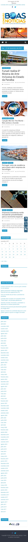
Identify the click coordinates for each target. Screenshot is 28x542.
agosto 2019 (4, 444)
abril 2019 (3, 454)
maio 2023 (3, 340)
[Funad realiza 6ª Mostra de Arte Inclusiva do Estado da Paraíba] (14, 52)
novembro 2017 (5, 494)
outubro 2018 (4, 468)
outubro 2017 (4, 497)
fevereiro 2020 (4, 430)
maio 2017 (3, 509)
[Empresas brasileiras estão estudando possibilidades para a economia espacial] (14, 191)
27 (2, 257)
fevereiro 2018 (4, 487)
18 (21, 251)
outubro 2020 (4, 410)
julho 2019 (3, 446)
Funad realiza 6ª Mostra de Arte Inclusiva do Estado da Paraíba (13, 75)
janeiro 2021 (4, 403)
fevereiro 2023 (4, 348)
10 (17, 249)
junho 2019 (4, 449)
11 (21, 249)
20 (2, 254)
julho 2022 (3, 365)
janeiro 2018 (4, 490)
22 (9, 254)
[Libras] (26, 219)
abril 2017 (3, 511)
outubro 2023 (4, 328)
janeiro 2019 (4, 461)
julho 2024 (3, 321)
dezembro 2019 (5, 434)
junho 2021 (4, 391)
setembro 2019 (5, 442)
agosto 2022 (4, 362)
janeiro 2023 (4, 350)
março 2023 (4, 345)
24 (17, 254)
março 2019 (4, 456)
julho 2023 (3, 336)
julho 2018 (3, 475)
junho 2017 (4, 507)
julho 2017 (3, 504)
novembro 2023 (5, 326)
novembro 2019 (5, 437)
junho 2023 (4, 338)
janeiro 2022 (4, 379)
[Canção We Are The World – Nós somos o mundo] (14, 102)
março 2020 (4, 427)
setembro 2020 (5, 413)
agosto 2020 (4, 415)
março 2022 (4, 374)
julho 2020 (3, 417)
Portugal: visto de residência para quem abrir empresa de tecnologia (13, 167)
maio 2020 (3, 422)
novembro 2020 (5, 408)
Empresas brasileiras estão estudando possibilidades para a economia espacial (13, 214)
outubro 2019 (4, 439)
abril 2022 (3, 372)
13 (2, 251)
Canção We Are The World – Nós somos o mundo (13, 121)
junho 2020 (4, 420)
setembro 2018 (5, 470)
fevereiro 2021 (4, 401)
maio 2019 (3, 451)
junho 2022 (4, 367)
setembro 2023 (5, 331)
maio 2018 (3, 480)
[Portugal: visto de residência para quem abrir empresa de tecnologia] (14, 146)
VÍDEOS (11, 118)
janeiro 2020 (4, 432)
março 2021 (4, 398)
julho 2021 (3, 389)
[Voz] (26, 224)
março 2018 (4, 485)
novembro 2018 (5, 466)
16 (13, 251)
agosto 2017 (4, 502)
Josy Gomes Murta (21, 82)
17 (17, 251)
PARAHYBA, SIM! (6, 68)
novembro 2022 (5, 355)
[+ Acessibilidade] (26, 229)
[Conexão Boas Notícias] (2, 42)
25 (21, 254)
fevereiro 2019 (4, 458)
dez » (5, 261)
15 (9, 251)
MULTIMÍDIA (5, 118)
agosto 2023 (4, 333)
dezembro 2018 (5, 463)
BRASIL (4, 210)
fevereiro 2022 (4, 377)
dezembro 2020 (5, 405)
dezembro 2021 (5, 381)
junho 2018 (4, 478)
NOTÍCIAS (10, 163)
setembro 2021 (5, 384)
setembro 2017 (5, 499)
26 (24, 254)
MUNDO (4, 163)
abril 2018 (3, 482)
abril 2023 (3, 343)
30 (13, 257)
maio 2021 (3, 393)
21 (6, 254)
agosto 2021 (4, 386)
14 (6, 251)
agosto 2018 (4, 473)
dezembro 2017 (5, 492)
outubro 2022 (4, 357)
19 (24, 251)
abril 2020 (3, 425)
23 (13, 254)
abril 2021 (3, 396)
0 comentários (6, 84)
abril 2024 (3, 324)
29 (9, 257)
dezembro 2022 (5, 352)
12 (24, 249)
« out (2, 261)
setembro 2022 (5, 360)
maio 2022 (3, 369)
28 (6, 257)
